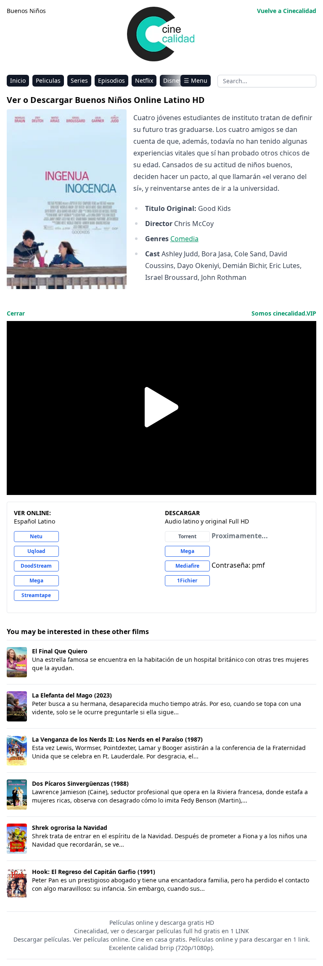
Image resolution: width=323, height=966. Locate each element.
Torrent (187, 536)
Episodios (111, 80)
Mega (36, 580)
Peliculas (48, 80)
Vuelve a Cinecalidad (286, 11)
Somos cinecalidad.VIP (284, 313)
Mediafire (187, 565)
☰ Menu (195, 80)
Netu (36, 536)
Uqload (36, 551)
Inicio (18, 80)
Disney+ (174, 80)
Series (79, 80)
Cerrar (16, 313)
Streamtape (36, 595)
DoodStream (36, 565)
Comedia (184, 238)
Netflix (144, 80)
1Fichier (187, 580)
